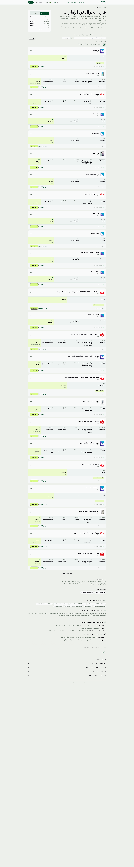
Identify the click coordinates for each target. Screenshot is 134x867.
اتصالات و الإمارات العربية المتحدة (90, 464)
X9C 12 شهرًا (95, 153)
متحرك (100, 7)
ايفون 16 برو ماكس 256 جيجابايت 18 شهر (88, 421)
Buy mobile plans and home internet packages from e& (82, 377)
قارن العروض (81, 2)
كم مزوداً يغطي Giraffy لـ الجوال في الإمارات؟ (95, 667)
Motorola (93, 44)
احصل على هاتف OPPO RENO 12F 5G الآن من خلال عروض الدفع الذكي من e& (78, 292)
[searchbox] (90, 38)
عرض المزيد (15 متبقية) (67, 573)
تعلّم (68, 2)
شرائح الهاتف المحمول (100, 592)
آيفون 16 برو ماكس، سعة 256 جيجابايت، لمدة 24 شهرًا (85, 334)
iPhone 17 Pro (95, 272)
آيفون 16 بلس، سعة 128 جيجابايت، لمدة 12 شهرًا (86, 533)
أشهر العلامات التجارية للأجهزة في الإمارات (44, 603)
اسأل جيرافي (73, 2)
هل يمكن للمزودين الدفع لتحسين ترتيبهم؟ (96, 675)
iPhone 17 (96, 214)
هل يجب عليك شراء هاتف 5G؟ (99, 606)
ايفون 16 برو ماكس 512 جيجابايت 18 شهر (88, 553)
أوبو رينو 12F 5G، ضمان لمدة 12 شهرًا (89, 94)
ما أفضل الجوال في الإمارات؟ (99, 663)
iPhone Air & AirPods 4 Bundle (90, 252)
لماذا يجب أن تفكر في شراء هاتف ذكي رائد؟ (77, 603)
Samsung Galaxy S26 (92, 174)
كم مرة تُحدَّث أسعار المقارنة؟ (99, 671)
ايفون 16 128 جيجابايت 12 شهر (91, 401)
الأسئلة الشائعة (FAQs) (58, 606)
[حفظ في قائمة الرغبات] (30, 50)
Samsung (81, 44)
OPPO (87, 44)
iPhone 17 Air (95, 233)
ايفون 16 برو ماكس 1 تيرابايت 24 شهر (89, 443)
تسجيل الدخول (39, 2)
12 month (96, 50)
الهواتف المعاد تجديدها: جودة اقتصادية (61, 603)
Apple (99, 44)
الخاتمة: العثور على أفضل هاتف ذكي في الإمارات (73, 606)
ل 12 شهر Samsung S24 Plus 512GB (88, 511)
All (104, 44)
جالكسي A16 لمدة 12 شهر (92, 73)
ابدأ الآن (30, 2)
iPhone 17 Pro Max (93, 315)
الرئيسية (104, 7)
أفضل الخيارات (34, 13)
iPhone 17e (96, 114)
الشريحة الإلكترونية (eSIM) (87, 592)
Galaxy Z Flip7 (95, 133)
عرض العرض (34, 66)
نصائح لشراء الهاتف (88, 606)
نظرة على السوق (44, 13)
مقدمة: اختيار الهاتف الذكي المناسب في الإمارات (96, 603)
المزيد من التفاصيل (43, 66)
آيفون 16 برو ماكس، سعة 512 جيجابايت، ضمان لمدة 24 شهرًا (83, 356)
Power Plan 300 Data (92, 488)
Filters (31, 38)
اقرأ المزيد (104, 652)
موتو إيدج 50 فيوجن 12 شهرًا (91, 194)
